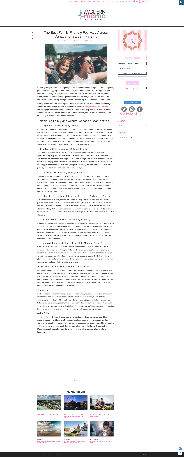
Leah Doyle (63, 40)
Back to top (143, 454)
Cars (112, 1)
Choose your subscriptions (128, 63)
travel (76, 380)
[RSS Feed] (146, 1)
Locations (69, 1)
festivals (51, 293)
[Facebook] (134, 1)
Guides (83, 1)
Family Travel (105, 1)
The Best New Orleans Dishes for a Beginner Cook (100, 415)
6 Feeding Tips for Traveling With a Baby (100, 442)
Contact (128, 1)
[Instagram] (140, 1)
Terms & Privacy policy (132, 88)
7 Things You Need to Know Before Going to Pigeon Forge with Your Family (74, 416)
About (77, 1)
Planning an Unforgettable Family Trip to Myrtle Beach (48, 442)
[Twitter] (137, 1)
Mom (89, 1)
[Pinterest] (143, 1)
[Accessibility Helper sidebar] (181, 2)
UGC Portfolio (120, 1)
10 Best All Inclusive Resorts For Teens (49, 415)
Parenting (96, 1)
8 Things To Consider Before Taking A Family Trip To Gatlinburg (75, 442)
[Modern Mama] (92, 13)
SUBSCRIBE (132, 83)
